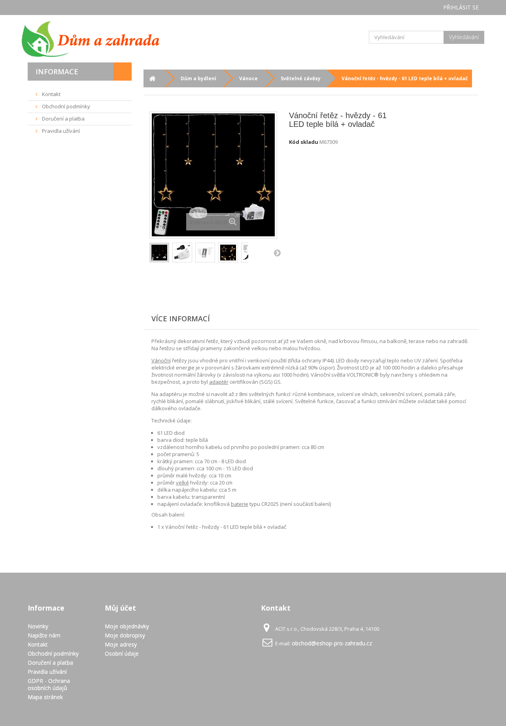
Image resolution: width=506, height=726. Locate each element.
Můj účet (120, 608)
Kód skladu (303, 141)
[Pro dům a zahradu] (99, 38)
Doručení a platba (63, 118)
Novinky (38, 626)
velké (182, 482)
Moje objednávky (127, 626)
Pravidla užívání (60, 130)
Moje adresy (121, 644)
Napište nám (44, 635)
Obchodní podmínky (65, 106)
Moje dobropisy (125, 635)
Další (277, 252)
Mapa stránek (45, 697)
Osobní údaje (122, 653)
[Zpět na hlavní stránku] (152, 78)
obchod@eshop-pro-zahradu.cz (332, 643)
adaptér (218, 381)
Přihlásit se (461, 7)
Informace (57, 71)
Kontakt (50, 94)
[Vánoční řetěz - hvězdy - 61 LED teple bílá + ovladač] (159, 252)
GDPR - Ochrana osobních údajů (49, 684)
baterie (239, 503)
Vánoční (161, 360)
